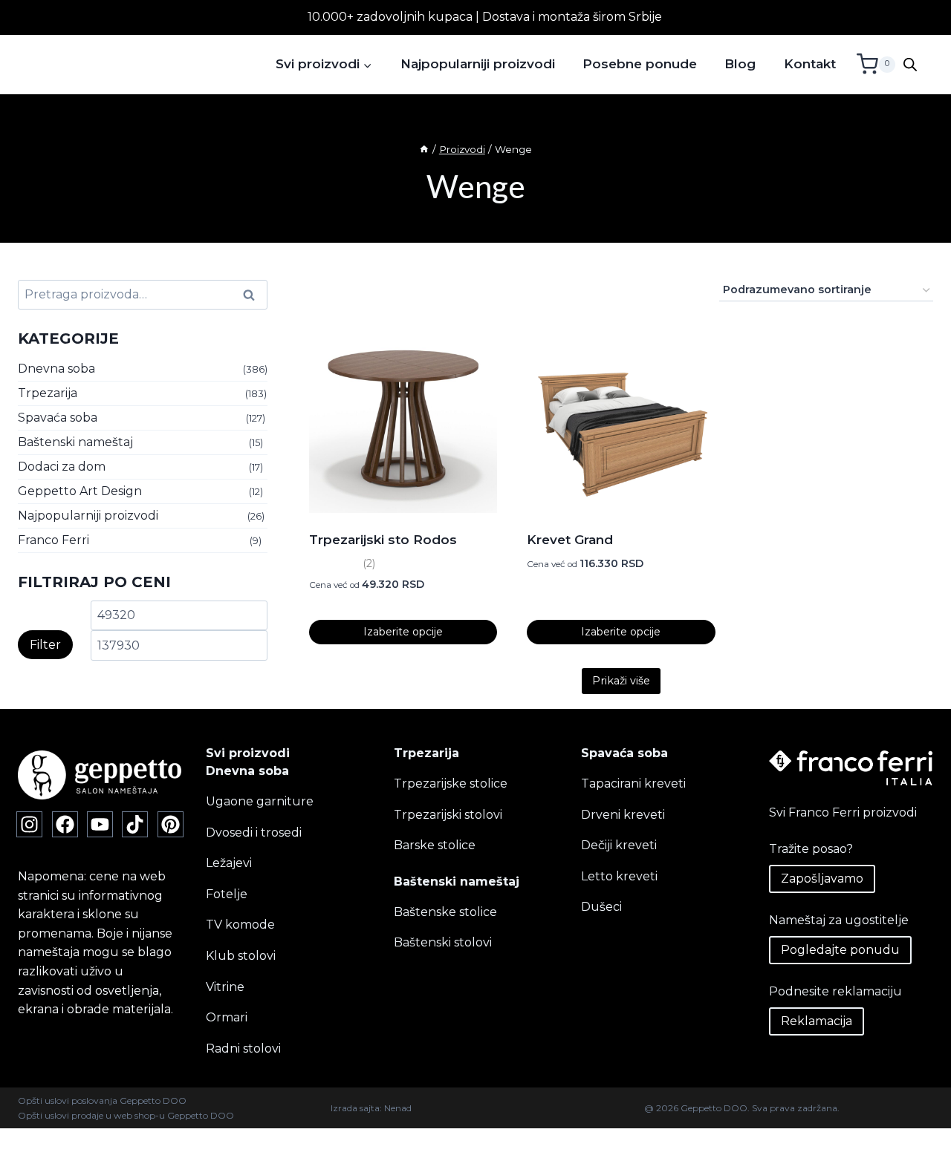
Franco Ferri (53, 540)
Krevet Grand (570, 539)
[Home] (424, 149)
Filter (45, 644)
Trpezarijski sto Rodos (383, 539)
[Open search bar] (910, 64)
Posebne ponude (639, 63)
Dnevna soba (56, 369)
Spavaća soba (57, 417)
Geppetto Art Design (80, 491)
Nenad (398, 1107)
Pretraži (253, 294)
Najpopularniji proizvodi (477, 63)
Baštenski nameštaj (75, 442)
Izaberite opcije (403, 631)
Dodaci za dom (62, 466)
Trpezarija (47, 393)
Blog (740, 63)
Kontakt (810, 63)
